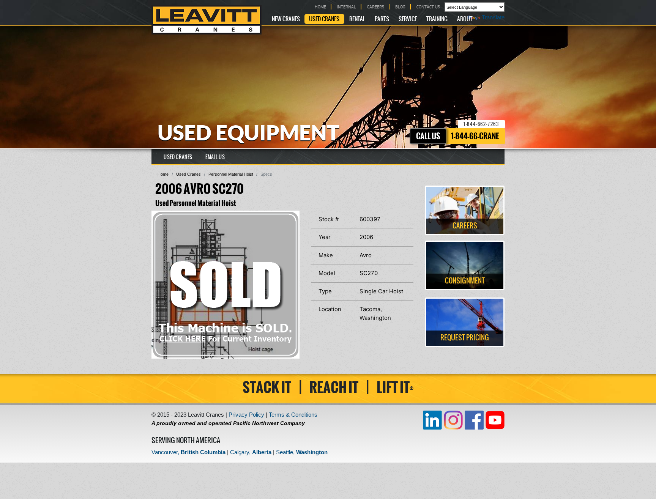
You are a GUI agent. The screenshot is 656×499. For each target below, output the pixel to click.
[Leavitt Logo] (206, 20)
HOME (320, 6)
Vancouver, (188, 452)
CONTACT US (428, 6)
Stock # (329, 219)
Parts (382, 19)
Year (325, 237)
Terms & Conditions (293, 414)
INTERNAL (346, 6)
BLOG (400, 6)
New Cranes (286, 19)
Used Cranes (324, 19)
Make (326, 255)
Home (163, 174)
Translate (493, 17)
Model (327, 273)
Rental (357, 19)
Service (408, 19)
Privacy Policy (246, 414)
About (465, 19)
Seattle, (302, 452)
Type (325, 291)
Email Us (215, 157)
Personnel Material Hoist (230, 174)
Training (437, 19)
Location (330, 309)
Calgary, (250, 452)
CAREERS (375, 6)
